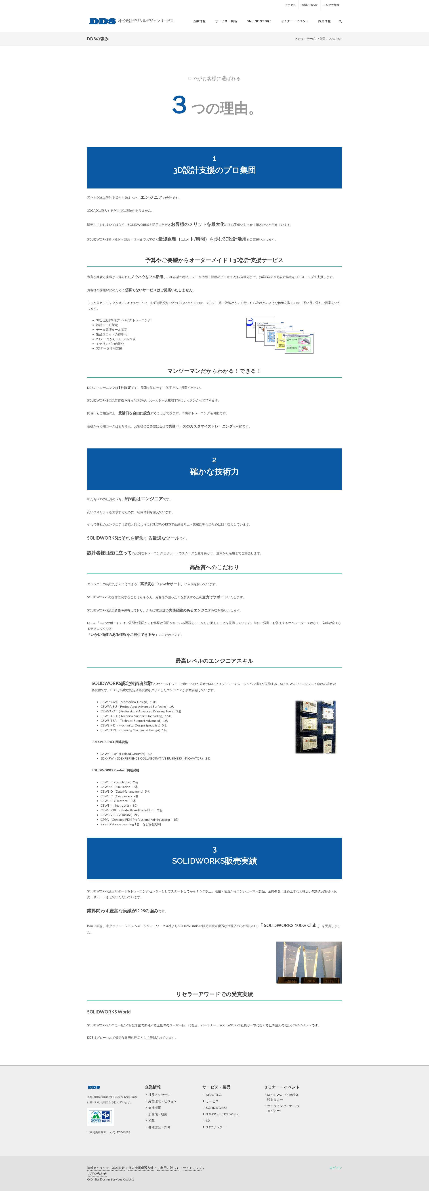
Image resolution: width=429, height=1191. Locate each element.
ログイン (335, 1168)
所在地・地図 (157, 1114)
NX (208, 1120)
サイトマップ (192, 1168)
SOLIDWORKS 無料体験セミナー (283, 1097)
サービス (212, 1101)
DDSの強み (214, 1095)
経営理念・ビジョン (162, 1101)
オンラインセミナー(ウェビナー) (283, 1108)
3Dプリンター (216, 1127)
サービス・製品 (316, 38)
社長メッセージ (159, 1095)
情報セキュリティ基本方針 (106, 1168)
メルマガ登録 (331, 4)
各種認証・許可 (159, 1127)
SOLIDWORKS (216, 1107)
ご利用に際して (168, 1168)
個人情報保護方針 (141, 1168)
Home (299, 38)
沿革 (151, 1120)
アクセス (290, 4)
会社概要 (154, 1107)
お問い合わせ (309, 4)
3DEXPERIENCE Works (222, 1114)
